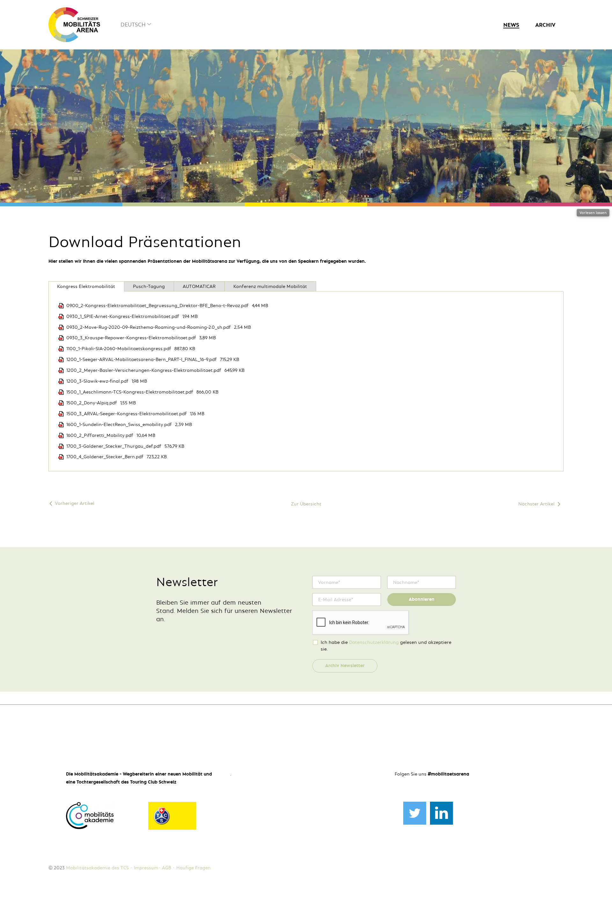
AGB (166, 868)
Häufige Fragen (193, 868)
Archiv (545, 24)
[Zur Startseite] (74, 24)
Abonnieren (421, 599)
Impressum (146, 868)
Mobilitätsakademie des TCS (97, 868)
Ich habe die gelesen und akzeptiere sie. (386, 645)
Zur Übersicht (306, 504)
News (511, 24)
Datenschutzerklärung (374, 642)
